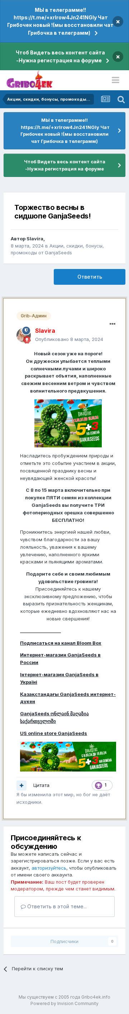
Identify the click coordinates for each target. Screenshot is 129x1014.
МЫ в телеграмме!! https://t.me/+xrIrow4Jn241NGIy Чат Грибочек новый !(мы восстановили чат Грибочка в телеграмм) (60, 21)
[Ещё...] (112, 324)
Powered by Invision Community (64, 1003)
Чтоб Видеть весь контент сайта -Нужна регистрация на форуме (60, 56)
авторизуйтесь (49, 868)
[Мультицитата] (21, 785)
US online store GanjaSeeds (53, 733)
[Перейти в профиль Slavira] (23, 335)
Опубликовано (69, 339)
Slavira (35, 238)
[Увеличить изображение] (68, 423)
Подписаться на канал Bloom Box (60, 643)
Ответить (89, 277)
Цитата (41, 785)
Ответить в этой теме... (56, 906)
